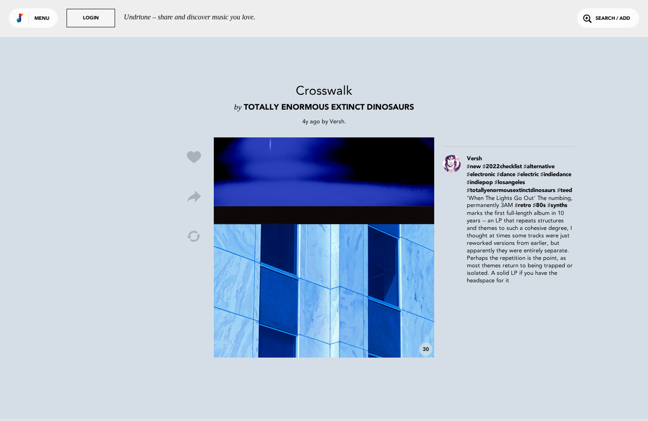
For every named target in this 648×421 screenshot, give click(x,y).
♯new (474, 167)
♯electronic (481, 174)
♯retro (523, 205)
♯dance (506, 174)
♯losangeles (510, 182)
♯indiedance (555, 174)
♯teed (564, 190)
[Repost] (194, 236)
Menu (41, 18)
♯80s (539, 205)
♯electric (528, 174)
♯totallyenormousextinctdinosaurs (511, 190)
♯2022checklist (502, 167)
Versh (337, 121)
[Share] (194, 197)
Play (324, 247)
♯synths (557, 205)
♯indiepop (480, 182)
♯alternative (539, 167)
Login (91, 18)
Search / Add (613, 18)
